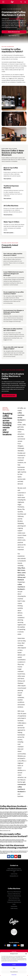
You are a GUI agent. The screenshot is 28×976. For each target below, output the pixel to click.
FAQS (14, 904)
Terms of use (14, 951)
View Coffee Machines (14, 35)
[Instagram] (19, 856)
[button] (26, 953)
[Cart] (25, 2)
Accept (14, 964)
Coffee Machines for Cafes (14, 900)
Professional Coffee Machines (14, 902)
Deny (14, 968)
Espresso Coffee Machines (14, 893)
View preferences (14, 971)
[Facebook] (8, 856)
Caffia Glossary (14, 908)
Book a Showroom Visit (14, 31)
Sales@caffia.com (14, 876)
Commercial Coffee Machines (14, 895)
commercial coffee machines (16, 18)
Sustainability (14, 906)
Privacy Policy (14, 974)
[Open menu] (3, 2)
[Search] (21, 2)
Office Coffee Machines (14, 898)
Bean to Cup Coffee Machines (14, 891)
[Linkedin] (12, 856)
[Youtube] (15, 856)
